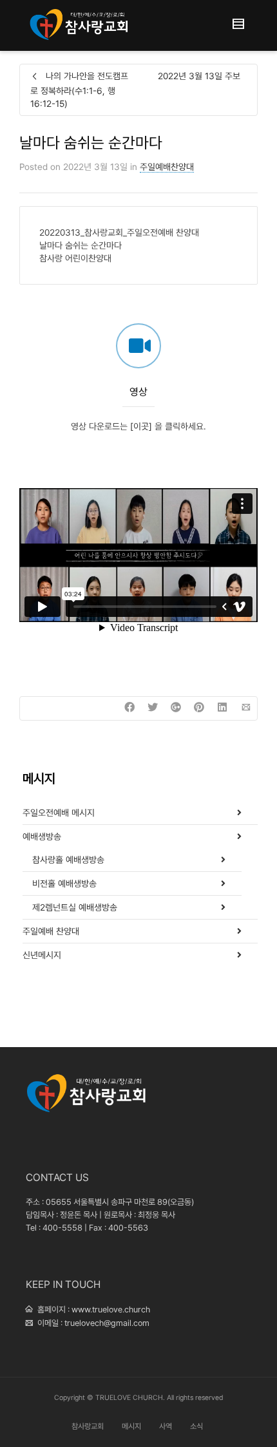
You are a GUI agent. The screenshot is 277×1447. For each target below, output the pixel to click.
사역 (165, 1426)
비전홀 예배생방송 (64, 883)
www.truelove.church (111, 1309)
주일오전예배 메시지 (59, 813)
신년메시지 (42, 955)
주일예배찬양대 (167, 167)
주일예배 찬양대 (51, 931)
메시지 (131, 1426)
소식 (196, 1426)
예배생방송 (42, 836)
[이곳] (141, 426)
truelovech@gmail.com (106, 1323)
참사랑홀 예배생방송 (68, 860)
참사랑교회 (88, 1426)
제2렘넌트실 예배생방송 (74, 907)
